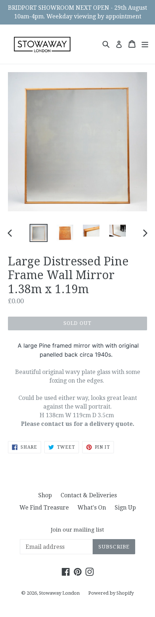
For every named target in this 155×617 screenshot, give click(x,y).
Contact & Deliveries (89, 495)
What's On (92, 507)
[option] (38, 233)
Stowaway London (59, 593)
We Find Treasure (44, 507)
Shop (45, 495)
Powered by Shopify (111, 593)
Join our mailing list (77, 529)
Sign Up (125, 507)
